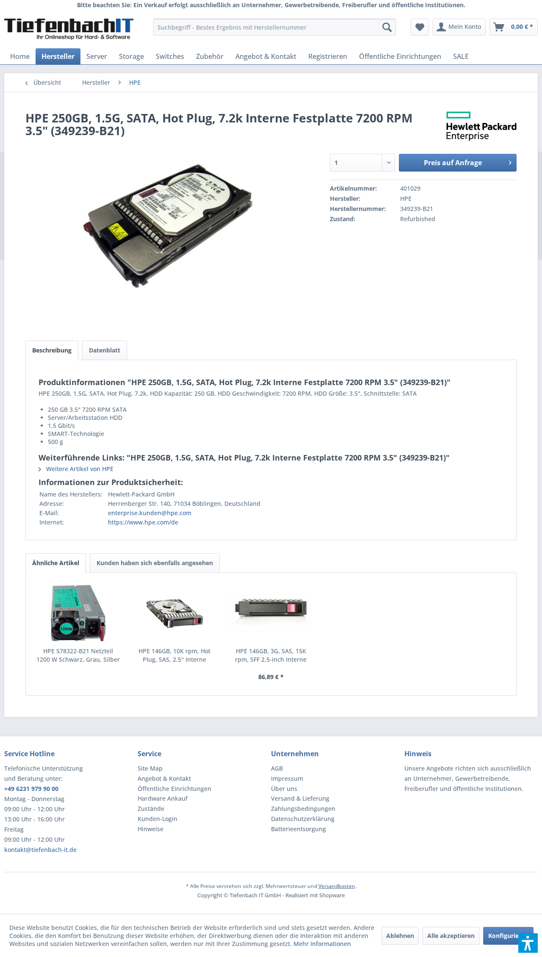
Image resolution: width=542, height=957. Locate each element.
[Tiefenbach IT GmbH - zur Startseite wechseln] (68, 29)
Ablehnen (400, 936)
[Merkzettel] (420, 27)
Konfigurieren (508, 936)
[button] (528, 943)
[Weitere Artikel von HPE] (481, 126)
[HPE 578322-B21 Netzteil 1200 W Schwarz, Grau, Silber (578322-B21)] (78, 613)
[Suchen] (387, 27)
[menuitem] (274, 27)
